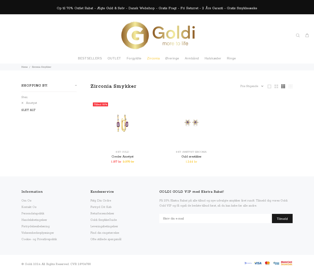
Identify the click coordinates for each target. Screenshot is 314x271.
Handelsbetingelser (34, 220)
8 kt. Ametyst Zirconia (191, 152)
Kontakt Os (28, 207)
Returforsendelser (102, 213)
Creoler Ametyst (122, 156)
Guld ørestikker (191, 156)
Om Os (26, 200)
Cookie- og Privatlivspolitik (39, 239)
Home (24, 67)
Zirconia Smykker (41, 67)
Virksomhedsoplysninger (37, 233)
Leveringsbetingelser (104, 226)
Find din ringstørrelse (104, 233)
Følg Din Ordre (100, 200)
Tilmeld (282, 219)
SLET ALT (28, 110)
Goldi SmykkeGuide (103, 220)
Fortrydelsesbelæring (35, 226)
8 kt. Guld (122, 152)
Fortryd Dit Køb (100, 207)
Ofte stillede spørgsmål (105, 239)
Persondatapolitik (32, 213)
